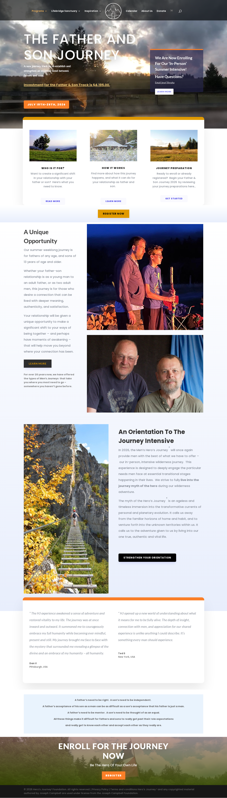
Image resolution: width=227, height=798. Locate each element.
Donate (161, 11)
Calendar (131, 11)
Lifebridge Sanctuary (64, 11)
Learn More (164, 91)
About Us (147, 11)
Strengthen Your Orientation (147, 557)
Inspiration (91, 11)
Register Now (113, 213)
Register (114, 775)
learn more (38, 363)
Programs (38, 11)
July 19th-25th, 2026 (46, 104)
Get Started (174, 198)
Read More (53, 201)
